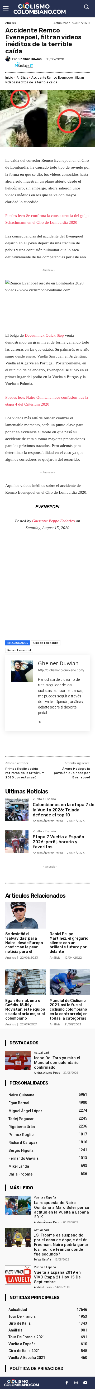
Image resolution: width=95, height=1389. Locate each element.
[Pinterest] (51, 744)
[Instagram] (75, 1382)
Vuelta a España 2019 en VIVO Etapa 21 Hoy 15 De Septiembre (57, 1277)
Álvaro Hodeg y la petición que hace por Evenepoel (72, 773)
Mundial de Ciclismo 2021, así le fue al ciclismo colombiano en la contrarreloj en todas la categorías (69, 1009)
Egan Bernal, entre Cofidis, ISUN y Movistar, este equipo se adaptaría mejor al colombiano (25, 1009)
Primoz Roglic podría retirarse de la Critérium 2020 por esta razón (24, 773)
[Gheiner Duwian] (8, 58)
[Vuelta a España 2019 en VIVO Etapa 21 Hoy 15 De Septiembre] (18, 1275)
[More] (76, 744)
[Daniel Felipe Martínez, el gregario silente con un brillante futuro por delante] (70, 915)
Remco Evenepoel (19, 650)
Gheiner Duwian (30, 59)
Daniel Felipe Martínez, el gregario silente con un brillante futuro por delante (69, 943)
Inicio (9, 77)
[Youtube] (85, 1382)
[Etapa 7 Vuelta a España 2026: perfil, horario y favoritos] (16, 841)
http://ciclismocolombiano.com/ (61, 670)
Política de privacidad (36, 1368)
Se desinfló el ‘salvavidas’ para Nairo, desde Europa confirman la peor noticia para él (24, 943)
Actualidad (41, 1052)
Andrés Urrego (42, 1287)
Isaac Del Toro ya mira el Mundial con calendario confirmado (57, 1062)
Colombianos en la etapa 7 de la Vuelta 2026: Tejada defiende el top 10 (63, 809)
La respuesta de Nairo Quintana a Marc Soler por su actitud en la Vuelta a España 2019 (61, 1209)
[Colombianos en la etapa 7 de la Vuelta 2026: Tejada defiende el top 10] (16, 809)
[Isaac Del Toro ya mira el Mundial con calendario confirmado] (18, 1060)
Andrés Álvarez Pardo (48, 821)
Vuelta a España (44, 799)
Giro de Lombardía (45, 643)
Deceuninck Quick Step (44, 335)
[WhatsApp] (63, 744)
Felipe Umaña (42, 1259)
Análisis (10, 22)
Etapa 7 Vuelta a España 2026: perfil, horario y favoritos (58, 841)
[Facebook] (27, 744)
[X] (39, 721)
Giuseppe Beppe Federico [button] (53, 521)
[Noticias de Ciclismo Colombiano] (39, 8)
